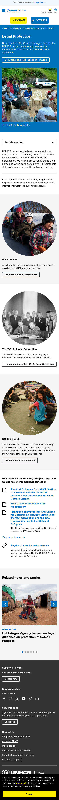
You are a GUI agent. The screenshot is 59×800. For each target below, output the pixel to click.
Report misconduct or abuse (16, 750)
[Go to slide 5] (34, 652)
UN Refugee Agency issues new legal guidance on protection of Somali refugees (28, 637)
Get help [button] (41, 20)
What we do (15, 28)
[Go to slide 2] (25, 652)
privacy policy (22, 783)
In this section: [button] (14, 142)
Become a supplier (11, 759)
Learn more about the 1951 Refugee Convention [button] (29, 364)
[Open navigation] (3, 11)
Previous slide (5, 604)
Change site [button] (37, 2)
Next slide (54, 604)
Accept (29, 794)
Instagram (10, 698)
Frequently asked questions (16, 736)
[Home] (16, 11)
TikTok (30, 698)
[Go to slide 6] (37, 652)
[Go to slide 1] (23, 652)
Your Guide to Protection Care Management (28, 505)
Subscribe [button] (10, 721)
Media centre (8, 745)
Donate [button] (50, 12)
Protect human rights (33, 28)
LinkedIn (37, 698)
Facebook (4, 698)
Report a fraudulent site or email (18, 755)
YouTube (24, 698)
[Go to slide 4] (31, 652)
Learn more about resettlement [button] (21, 274)
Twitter (17, 698)
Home (4, 28)
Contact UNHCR (10, 741)
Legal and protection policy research (30, 545)
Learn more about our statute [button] (20, 460)
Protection (49, 28)
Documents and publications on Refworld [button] (27, 59)
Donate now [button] (11, 678)
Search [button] (44, 12)
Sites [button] (55, 12)
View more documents (13, 537)
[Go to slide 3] (28, 652)
